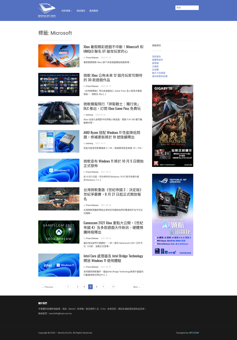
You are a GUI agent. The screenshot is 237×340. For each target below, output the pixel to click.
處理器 (155, 63)
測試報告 (81, 10)
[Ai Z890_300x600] (172, 214)
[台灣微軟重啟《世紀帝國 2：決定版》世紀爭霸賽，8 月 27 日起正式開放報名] (58, 198)
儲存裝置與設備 (159, 76)
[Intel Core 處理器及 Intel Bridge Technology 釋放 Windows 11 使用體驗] (58, 265)
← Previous (47, 287)
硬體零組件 (157, 60)
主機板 (155, 66)
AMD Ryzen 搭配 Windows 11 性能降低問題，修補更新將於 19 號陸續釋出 (112, 135)
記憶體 (155, 69)
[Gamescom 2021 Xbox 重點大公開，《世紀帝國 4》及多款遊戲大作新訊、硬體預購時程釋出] (58, 232)
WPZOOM (194, 333)
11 (113, 286)
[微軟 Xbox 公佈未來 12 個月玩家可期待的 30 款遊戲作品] (58, 84)
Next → (136, 287)
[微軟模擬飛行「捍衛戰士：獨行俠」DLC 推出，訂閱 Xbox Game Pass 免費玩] (58, 113)
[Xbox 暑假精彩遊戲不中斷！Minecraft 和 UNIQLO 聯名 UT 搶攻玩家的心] (58, 55)
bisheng (89, 115)
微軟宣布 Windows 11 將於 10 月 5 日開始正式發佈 (114, 163)
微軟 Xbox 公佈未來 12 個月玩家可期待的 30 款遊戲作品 (113, 78)
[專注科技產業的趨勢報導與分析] (46, 10)
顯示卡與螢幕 (158, 73)
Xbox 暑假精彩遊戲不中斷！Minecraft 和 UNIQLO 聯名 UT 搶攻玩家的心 (113, 49)
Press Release (92, 58)
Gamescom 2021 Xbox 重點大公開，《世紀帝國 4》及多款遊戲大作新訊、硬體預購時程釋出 (113, 227)
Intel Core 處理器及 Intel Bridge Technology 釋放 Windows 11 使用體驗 (113, 258)
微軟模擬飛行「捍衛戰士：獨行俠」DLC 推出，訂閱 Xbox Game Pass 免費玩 (112, 106)
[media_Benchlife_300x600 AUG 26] (172, 125)
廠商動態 (93, 10)
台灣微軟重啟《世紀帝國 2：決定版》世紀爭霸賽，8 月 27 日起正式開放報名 (113, 194)
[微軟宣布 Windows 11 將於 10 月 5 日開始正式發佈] (58, 170)
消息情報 (65, 10)
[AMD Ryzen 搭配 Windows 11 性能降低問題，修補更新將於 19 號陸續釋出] (58, 141)
